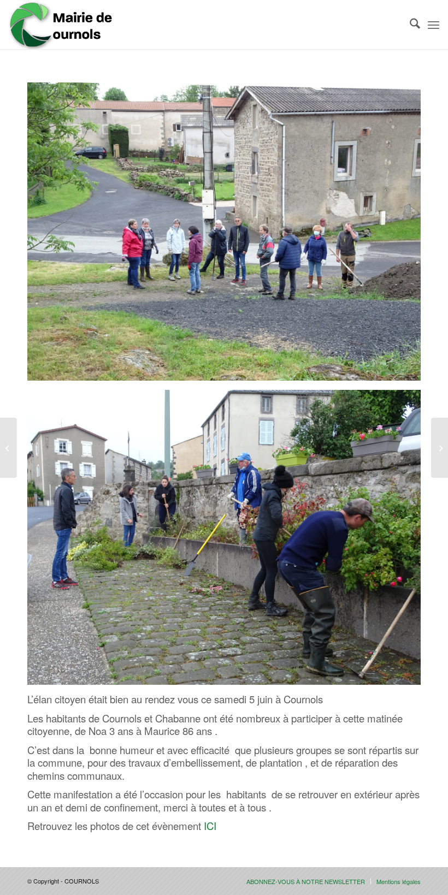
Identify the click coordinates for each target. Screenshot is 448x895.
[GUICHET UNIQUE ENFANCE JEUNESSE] (8, 448)
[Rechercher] (409, 24)
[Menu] (433, 24)
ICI (210, 826)
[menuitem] (409, 24)
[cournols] (61, 24)
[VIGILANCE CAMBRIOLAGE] (439, 448)
